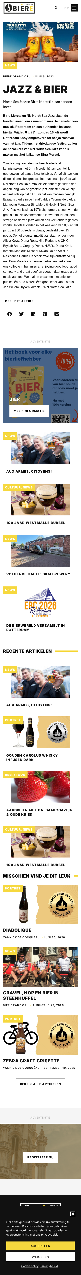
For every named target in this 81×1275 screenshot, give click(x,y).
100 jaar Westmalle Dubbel (35, 523)
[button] (73, 1214)
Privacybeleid (49, 1266)
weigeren (40, 1257)
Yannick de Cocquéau (21, 937)
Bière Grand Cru (17, 76)
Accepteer (41, 1246)
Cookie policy (30, 1266)
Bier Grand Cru (16, 1005)
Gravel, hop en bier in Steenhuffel (31, 995)
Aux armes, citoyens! (29, 471)
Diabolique (17, 930)
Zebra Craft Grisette (31, 1060)
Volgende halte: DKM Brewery (38, 574)
